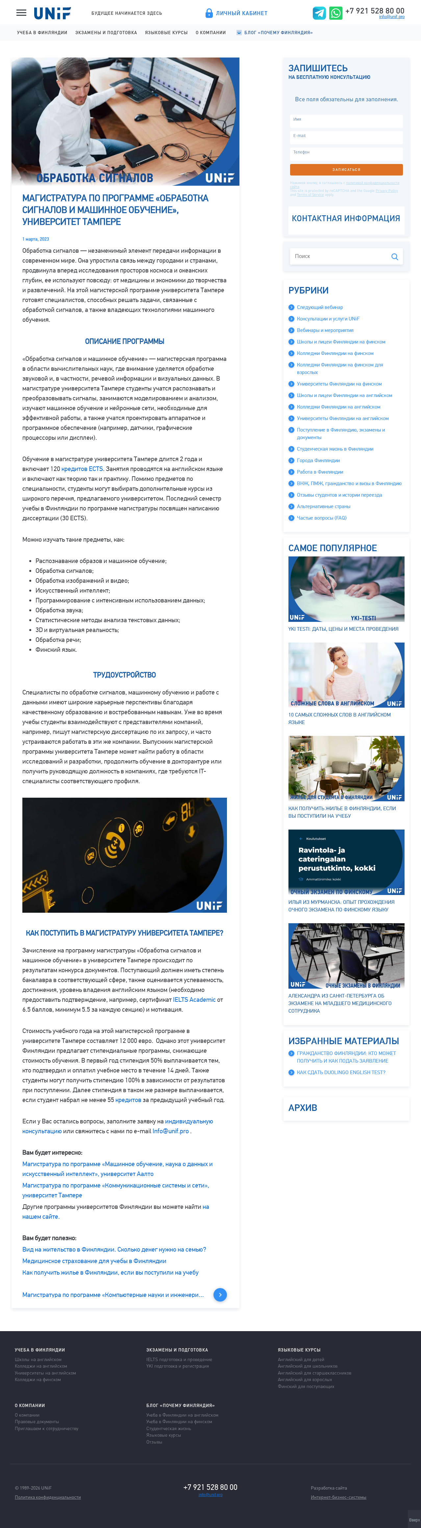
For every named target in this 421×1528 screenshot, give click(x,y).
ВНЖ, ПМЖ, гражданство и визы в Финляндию (349, 483)
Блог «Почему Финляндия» (278, 32)
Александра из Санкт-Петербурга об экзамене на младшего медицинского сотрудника (340, 1003)
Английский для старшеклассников (314, 1372)
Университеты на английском (45, 1372)
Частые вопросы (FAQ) (322, 518)
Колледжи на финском (38, 1379)
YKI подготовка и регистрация (177, 1366)
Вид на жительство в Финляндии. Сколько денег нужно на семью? (114, 1249)
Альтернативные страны (323, 506)
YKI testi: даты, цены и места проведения (343, 629)
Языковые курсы (166, 32)
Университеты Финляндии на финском (339, 384)
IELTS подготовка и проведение (179, 1359)
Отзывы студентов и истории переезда (339, 495)
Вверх (414, 1520)
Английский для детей (301, 1359)
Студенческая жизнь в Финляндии (335, 449)
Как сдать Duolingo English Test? (341, 1072)
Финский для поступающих (306, 1386)
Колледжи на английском (41, 1366)
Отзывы (154, 1442)
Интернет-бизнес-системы (338, 1497)
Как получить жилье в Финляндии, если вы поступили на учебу (110, 1272)
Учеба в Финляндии (42, 32)
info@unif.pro (392, 16)
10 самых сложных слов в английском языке (339, 719)
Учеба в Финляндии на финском (179, 1421)
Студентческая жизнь (168, 1428)
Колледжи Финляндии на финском (335, 353)
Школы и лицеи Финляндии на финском (341, 342)
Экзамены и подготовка (106, 32)
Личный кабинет (242, 13)
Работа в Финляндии (320, 472)
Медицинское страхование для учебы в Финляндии (94, 1261)
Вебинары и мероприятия (325, 330)
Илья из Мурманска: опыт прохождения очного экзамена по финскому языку (341, 906)
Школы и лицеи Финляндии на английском (344, 395)
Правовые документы (37, 1421)
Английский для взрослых (305, 1379)
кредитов (128, 1100)
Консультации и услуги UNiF (328, 319)
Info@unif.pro (171, 1131)
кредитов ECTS (82, 469)
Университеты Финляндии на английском (343, 418)
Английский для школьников (307, 1366)
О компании (211, 32)
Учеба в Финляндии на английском (182, 1415)
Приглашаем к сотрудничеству (46, 1428)
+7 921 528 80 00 (375, 10)
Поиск (394, 256)
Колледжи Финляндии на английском (339, 407)
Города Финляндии (318, 460)
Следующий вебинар (320, 307)
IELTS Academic (194, 1000)
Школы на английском (38, 1359)
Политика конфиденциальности (48, 1497)
